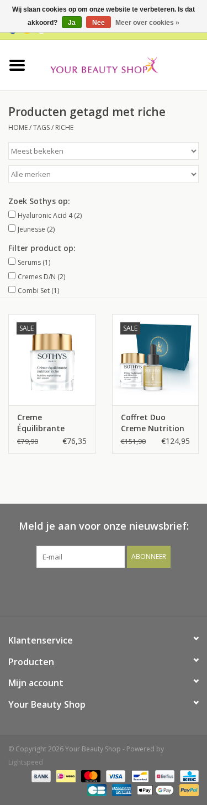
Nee (98, 23)
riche (64, 127)
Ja (72, 23)
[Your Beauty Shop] (120, 64)
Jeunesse (36, 229)
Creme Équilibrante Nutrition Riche (46, 423)
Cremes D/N (41, 276)
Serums (34, 262)
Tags (41, 127)
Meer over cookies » (147, 23)
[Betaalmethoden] (40, 776)
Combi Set (38, 290)
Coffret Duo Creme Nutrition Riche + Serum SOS (152, 423)
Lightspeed (25, 762)
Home (18, 127)
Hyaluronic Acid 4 (50, 215)
